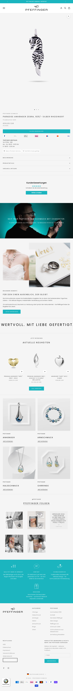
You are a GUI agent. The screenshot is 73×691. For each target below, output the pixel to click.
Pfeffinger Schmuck (10, 113)
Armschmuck (36, 624)
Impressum (6, 650)
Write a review (37, 193)
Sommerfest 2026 (55, 612)
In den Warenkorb (36, 131)
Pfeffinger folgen (36, 503)
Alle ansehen (36, 388)
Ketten (34, 621)
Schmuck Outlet (55, 627)
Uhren (34, 629)
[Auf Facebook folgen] (4, 668)
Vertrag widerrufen (10, 660)
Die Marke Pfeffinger (56, 618)
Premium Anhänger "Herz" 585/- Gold (13, 377)
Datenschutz (7, 647)
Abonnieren (51, 661)
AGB (4, 644)
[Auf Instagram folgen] (8, 668)
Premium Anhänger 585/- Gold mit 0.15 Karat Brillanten (36, 378)
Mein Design (54, 621)
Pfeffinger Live (54, 624)
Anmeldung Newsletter (57, 634)
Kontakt (52, 615)
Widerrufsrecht (7, 656)
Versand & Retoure (9, 653)
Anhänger (35, 618)
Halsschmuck (36, 615)
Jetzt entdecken (11, 312)
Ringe (34, 627)
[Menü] (9, 679)
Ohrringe (35, 612)
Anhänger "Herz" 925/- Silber (59, 377)
